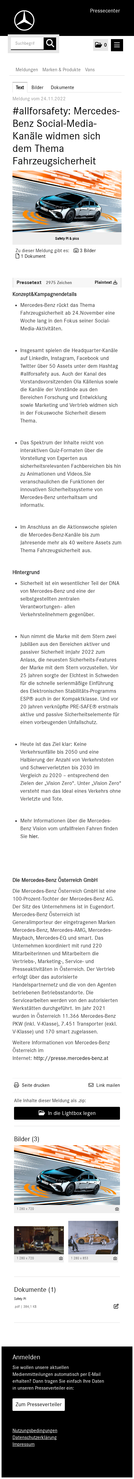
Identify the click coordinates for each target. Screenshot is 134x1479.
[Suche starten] (50, 43)
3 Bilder (88, 250)
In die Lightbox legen (71, 1113)
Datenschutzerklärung (34, 1437)
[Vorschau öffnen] (67, 201)
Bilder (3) (26, 1139)
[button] (100, 45)
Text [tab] (20, 87)
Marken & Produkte (61, 69)
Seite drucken (36, 1085)
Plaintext (104, 282)
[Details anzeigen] (117, 1209)
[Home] (23, 20)
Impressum (23, 1444)
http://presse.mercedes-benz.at (71, 1058)
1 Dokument (33, 256)
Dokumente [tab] (62, 87)
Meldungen (27, 69)
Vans (90, 69)
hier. (34, 836)
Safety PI (20, 1299)
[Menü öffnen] (117, 45)
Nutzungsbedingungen (34, 1430)
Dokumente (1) (35, 1289)
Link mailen (108, 1085)
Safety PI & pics (67, 238)
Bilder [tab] (37, 87)
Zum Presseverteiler (39, 1404)
